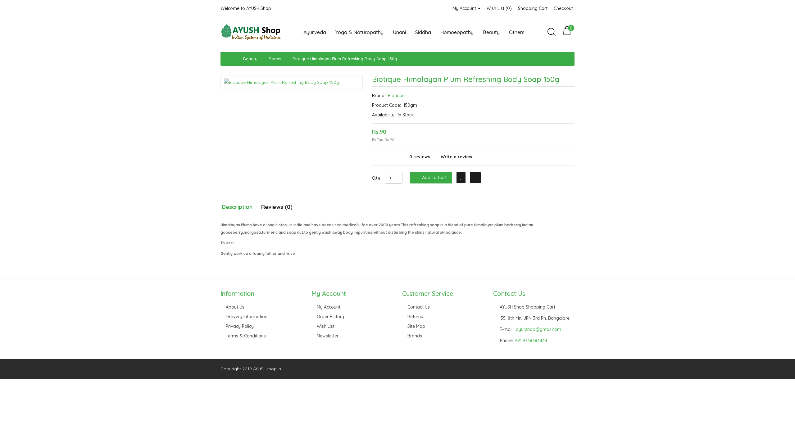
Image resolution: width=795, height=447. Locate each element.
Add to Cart (434, 177)
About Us (235, 307)
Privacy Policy (240, 326)
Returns (415, 316)
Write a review (456, 157)
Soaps (275, 58)
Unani (399, 32)
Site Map (416, 326)
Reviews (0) (277, 206)
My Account (464, 8)
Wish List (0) (499, 8)
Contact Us (418, 307)
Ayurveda (314, 32)
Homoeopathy (457, 32)
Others (517, 32)
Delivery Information (246, 316)
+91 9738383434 (531, 340)
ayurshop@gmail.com (538, 329)
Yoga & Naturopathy (359, 32)
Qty (376, 178)
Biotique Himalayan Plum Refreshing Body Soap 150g (345, 58)
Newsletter (327, 336)
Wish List (325, 326)
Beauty (491, 32)
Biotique (396, 95)
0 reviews (419, 157)
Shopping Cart (532, 8)
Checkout (563, 8)
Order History (330, 316)
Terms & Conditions (246, 336)
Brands (414, 336)
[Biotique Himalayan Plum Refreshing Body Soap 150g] (291, 82)
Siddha (423, 32)
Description (237, 206)
